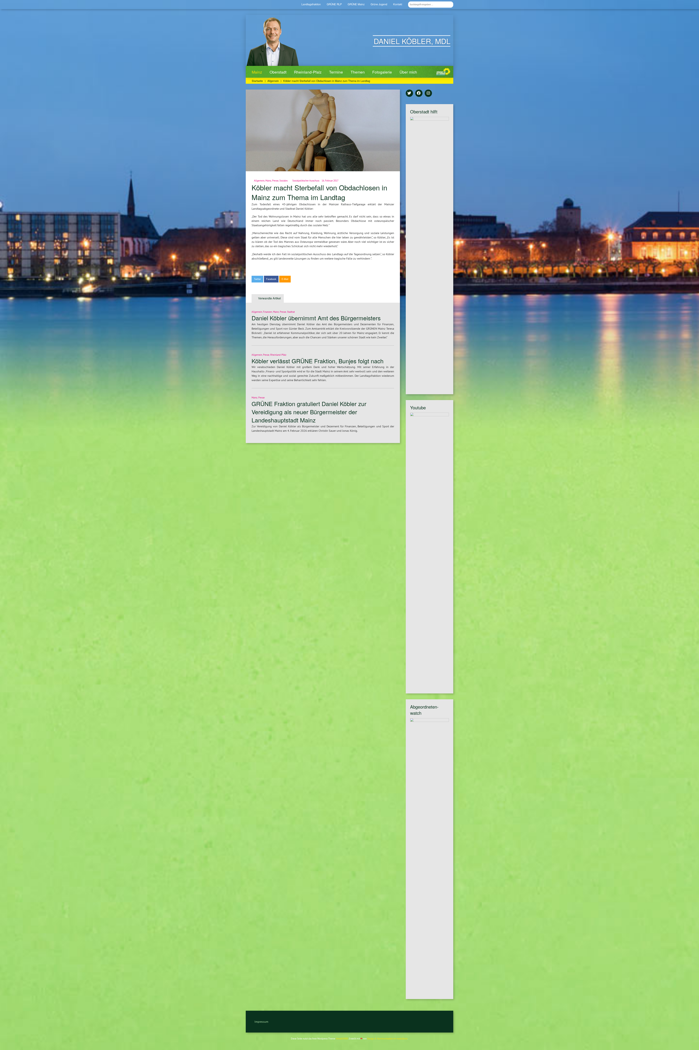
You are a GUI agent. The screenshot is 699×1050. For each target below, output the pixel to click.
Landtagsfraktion (311, 4)
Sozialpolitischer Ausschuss (305, 180)
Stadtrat (291, 311)
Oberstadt (278, 72)
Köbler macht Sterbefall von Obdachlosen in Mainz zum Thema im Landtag (319, 192)
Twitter (257, 279)
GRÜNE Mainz (356, 4)
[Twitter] (409, 93)
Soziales (283, 180)
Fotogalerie (382, 72)
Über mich (408, 72)
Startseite (257, 81)
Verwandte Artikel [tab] (269, 298)
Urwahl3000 (342, 1038)
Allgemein (273, 81)
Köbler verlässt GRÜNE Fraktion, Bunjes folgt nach (318, 361)
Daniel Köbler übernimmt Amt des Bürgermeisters (316, 318)
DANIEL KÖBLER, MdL (412, 41)
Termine (336, 72)
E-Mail (285, 279)
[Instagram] (428, 93)
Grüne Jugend (379, 4)
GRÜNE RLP (334, 4)
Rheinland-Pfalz (307, 72)
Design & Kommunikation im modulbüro (387, 1038)
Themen (358, 72)
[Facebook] (418, 93)
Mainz (257, 72)
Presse (275, 180)
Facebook (271, 279)
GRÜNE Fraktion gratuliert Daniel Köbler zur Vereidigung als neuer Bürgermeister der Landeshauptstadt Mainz (309, 411)
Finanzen (267, 311)
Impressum (261, 1021)
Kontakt (397, 4)
